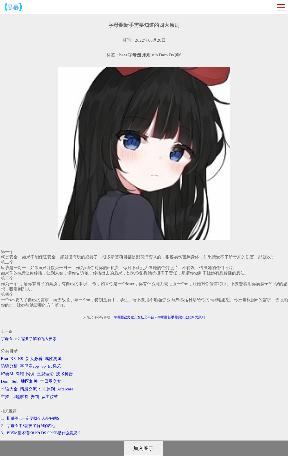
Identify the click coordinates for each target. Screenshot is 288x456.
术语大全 (9, 389)
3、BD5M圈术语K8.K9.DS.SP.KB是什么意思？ (41, 433)
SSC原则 (47, 389)
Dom (5, 381)
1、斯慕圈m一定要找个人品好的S (30, 418)
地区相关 (29, 381)
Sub (15, 381)
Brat (4, 358)
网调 (30, 374)
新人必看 (34, 358)
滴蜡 (19, 374)
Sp (43, 366)
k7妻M (7, 374)
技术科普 (64, 374)
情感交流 (28, 389)
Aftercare (65, 389)
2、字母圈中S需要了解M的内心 (28, 426)
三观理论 (45, 374)
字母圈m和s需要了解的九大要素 (29, 339)
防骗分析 (9, 366)
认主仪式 (49, 396)
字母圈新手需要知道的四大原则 (181, 317)
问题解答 (20, 396)
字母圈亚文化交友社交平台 (134, 317)
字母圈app (29, 366)
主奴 (5, 396)
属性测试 (53, 358)
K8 (13, 358)
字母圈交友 (50, 381)
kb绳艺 (54, 366)
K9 (20, 358)
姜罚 (35, 396)
